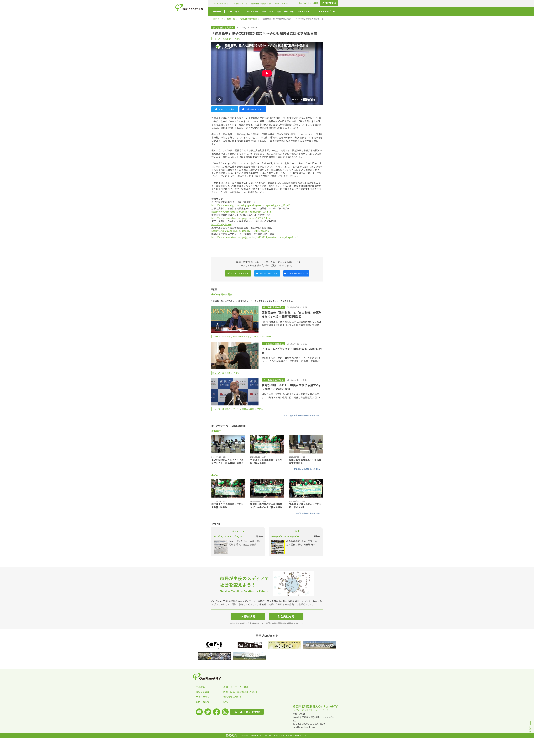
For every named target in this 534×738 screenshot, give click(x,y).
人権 (230, 11)
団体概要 (200, 687)
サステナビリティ (251, 11)
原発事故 (227, 38)
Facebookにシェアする (254, 109)
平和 (271, 11)
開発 (264, 11)
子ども (237, 38)
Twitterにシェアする (226, 109)
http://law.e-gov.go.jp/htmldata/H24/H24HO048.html (240, 230)
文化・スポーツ (305, 11)
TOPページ (218, 19)
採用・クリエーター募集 (236, 687)
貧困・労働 (289, 11)
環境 (237, 11)
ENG (277, 3)
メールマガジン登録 (308, 3)
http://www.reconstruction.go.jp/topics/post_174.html (241, 211)
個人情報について (232, 696)
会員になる (287, 616)
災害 (279, 11)
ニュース (216, 38)
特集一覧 (217, 11)
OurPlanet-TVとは (221, 3)
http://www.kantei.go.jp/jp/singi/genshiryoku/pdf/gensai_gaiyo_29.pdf (250, 205)
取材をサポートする (239, 273)
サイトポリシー (204, 696)
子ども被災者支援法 (248, 19)
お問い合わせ (203, 701)
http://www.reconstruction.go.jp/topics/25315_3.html (241, 218)
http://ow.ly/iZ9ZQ (221, 224)
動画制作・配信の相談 (261, 3)
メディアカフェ (241, 3)
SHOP (285, 3)
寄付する (331, 3)
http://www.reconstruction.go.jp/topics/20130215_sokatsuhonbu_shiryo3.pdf (254, 237)
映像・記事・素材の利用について (237, 692)
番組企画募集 (203, 692)
